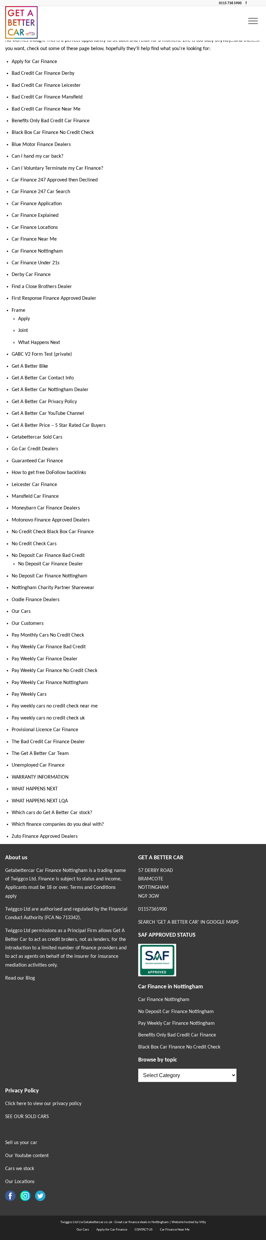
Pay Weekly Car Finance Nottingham (50, 682)
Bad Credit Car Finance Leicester (46, 85)
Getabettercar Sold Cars (37, 437)
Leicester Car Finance (34, 484)
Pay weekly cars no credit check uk (48, 718)
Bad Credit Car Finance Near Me (46, 109)
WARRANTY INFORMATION (40, 777)
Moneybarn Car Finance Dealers (46, 508)
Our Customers (27, 623)
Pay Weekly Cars (29, 694)
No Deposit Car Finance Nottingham (49, 576)
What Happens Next (39, 342)
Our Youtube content (27, 1155)
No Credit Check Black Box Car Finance (53, 531)
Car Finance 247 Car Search (41, 191)
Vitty (202, 1222)
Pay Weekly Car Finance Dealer (45, 659)
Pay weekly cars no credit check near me (55, 706)
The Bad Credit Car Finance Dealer (48, 742)
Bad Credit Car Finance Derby (43, 73)
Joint (23, 330)
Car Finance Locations (35, 227)
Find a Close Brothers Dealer (42, 286)
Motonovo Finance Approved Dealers (51, 520)
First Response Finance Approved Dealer (54, 298)
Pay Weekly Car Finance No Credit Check (54, 670)
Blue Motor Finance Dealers (41, 144)
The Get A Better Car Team (40, 753)
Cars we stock (19, 1168)
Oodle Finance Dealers (35, 599)
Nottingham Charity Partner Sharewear (53, 587)
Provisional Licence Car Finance (45, 729)
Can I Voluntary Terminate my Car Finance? (57, 168)
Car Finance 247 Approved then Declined (55, 180)
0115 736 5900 (230, 3)
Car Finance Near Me (34, 239)
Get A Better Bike (30, 366)
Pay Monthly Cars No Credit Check (48, 635)
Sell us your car (21, 1142)
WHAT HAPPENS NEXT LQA (40, 801)
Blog (30, 978)
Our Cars (21, 611)
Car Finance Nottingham (37, 251)
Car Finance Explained (35, 215)
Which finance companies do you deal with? (58, 824)
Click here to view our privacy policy (43, 1103)
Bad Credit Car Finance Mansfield (47, 97)
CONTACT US (143, 1230)
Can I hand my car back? (37, 156)
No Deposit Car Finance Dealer (50, 564)
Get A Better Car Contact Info (43, 378)
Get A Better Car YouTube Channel (48, 413)
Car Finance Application (37, 203)
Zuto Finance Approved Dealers (45, 836)
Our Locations (19, 1181)
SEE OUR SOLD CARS (27, 1116)
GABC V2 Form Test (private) (42, 354)
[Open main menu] (253, 22)
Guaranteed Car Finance (37, 461)
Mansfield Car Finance (35, 496)
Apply (24, 319)
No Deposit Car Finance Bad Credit (48, 555)
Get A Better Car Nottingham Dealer (50, 389)
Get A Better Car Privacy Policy (44, 401)
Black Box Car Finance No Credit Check (53, 132)
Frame (18, 310)
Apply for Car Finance (34, 61)
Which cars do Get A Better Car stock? (52, 812)
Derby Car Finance (31, 274)
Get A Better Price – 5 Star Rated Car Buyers (58, 425)
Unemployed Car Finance (38, 765)
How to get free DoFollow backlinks (49, 472)
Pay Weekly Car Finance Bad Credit (49, 647)
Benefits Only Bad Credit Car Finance (51, 121)
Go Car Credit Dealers (35, 449)
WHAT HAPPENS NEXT (35, 789)
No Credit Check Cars (34, 544)
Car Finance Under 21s (35, 263)
